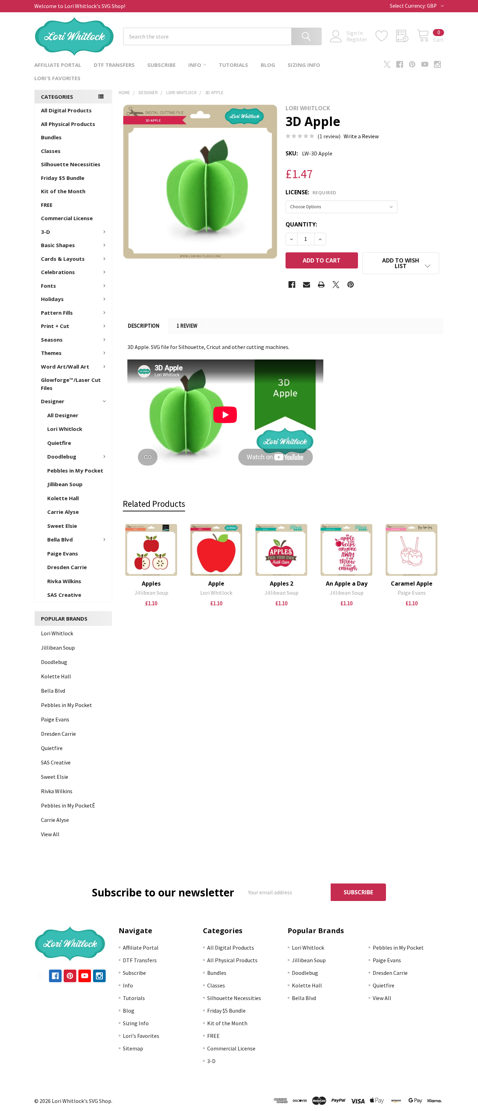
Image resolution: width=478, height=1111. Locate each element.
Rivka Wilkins (64, 581)
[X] (387, 64)
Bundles (51, 137)
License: (311, 192)
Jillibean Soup (65, 484)
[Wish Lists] (385, 36)
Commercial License (67, 218)
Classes (51, 150)
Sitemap (133, 1048)
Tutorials (233, 64)
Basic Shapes (58, 245)
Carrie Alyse (63, 511)
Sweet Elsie (62, 525)
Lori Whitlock (64, 428)
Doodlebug (61, 456)
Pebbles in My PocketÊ (68, 805)
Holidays (52, 298)
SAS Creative (64, 594)
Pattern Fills (57, 312)
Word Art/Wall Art (65, 366)
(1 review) (328, 136)
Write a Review (361, 136)
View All (50, 834)
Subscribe (161, 64)
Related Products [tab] (154, 503)
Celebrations (58, 271)
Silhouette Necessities (70, 164)
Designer (52, 401)
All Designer (62, 415)
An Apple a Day (346, 583)
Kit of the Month (63, 191)
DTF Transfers (114, 64)
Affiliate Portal (57, 64)
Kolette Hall (63, 498)
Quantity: (301, 224)
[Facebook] (399, 64)
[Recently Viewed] (406, 36)
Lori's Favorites (57, 78)
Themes (51, 352)
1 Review (187, 325)
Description (143, 325)
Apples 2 (281, 583)
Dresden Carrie (67, 567)
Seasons (52, 339)
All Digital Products (66, 110)
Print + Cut (55, 325)
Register (356, 39)
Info (194, 64)
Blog (268, 64)
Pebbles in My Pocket (75, 470)
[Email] (306, 284)
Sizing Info (304, 64)
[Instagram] (437, 64)
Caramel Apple (412, 583)
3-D (45, 231)
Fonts (48, 285)
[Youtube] (425, 64)
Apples (151, 583)
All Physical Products (68, 123)
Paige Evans (62, 553)
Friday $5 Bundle (62, 177)
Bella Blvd (60, 539)
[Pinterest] (412, 64)
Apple (216, 583)
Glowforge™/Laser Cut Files (71, 383)
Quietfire (59, 442)
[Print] (321, 284)
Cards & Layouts (63, 258)
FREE (46, 204)
